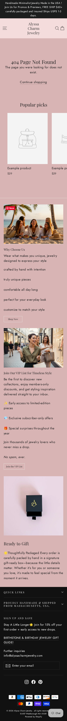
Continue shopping (33, 82)
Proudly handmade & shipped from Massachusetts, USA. (30, 604)
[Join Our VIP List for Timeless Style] (33, 348)
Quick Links (14, 592)
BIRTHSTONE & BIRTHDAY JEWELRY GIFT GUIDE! (31, 640)
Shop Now (13, 319)
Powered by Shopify (33, 716)
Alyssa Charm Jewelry (33, 28)
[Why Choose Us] (33, 224)
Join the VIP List (14, 466)
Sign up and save (18, 618)
